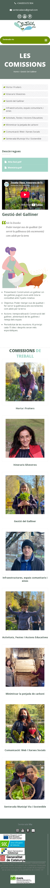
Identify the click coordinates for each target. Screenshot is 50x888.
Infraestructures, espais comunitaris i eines (24, 109)
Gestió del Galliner (15, 101)
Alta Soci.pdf (14, 161)
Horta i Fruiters (13, 87)
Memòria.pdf (15, 167)
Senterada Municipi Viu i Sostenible (23, 138)
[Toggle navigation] (46, 40)
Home (16, 71)
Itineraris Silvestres (15, 94)
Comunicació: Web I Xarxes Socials (23, 131)
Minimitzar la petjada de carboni (22, 124)
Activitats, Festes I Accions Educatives (24, 117)
